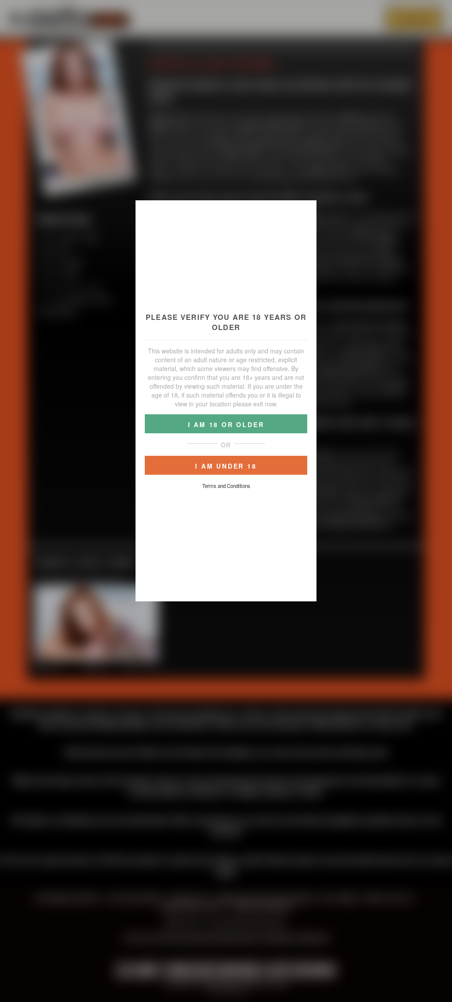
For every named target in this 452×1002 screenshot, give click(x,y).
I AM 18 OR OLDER (226, 424)
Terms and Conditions (226, 485)
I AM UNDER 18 (225, 466)
